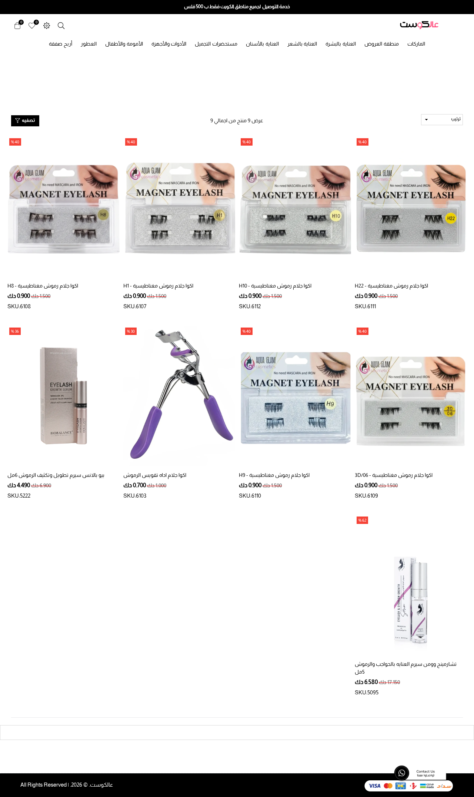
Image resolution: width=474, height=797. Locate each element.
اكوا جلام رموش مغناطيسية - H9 (274, 475)
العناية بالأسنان (262, 44)
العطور (89, 44)
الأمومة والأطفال (124, 44)
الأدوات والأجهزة (169, 44)
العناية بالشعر (302, 44)
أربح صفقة (60, 44)
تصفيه (27, 120)
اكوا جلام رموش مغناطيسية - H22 (391, 286)
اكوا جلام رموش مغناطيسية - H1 (158, 286)
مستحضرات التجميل (216, 44)
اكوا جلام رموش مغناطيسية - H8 (42, 286)
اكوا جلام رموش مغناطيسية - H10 (275, 286)
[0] (32, 25)
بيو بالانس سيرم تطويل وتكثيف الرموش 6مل (55, 475)
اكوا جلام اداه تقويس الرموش (154, 475)
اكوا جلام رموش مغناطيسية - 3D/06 (394, 475)
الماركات (416, 44)
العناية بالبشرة (341, 44)
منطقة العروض (381, 44)
